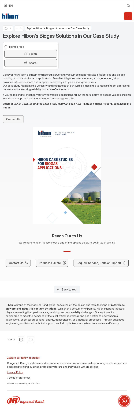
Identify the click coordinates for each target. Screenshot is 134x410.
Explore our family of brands (23, 357)
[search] (128, 6)
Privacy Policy (15, 372)
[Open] (128, 16)
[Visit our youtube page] (30, 339)
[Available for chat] (124, 401)
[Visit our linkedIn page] (21, 339)
